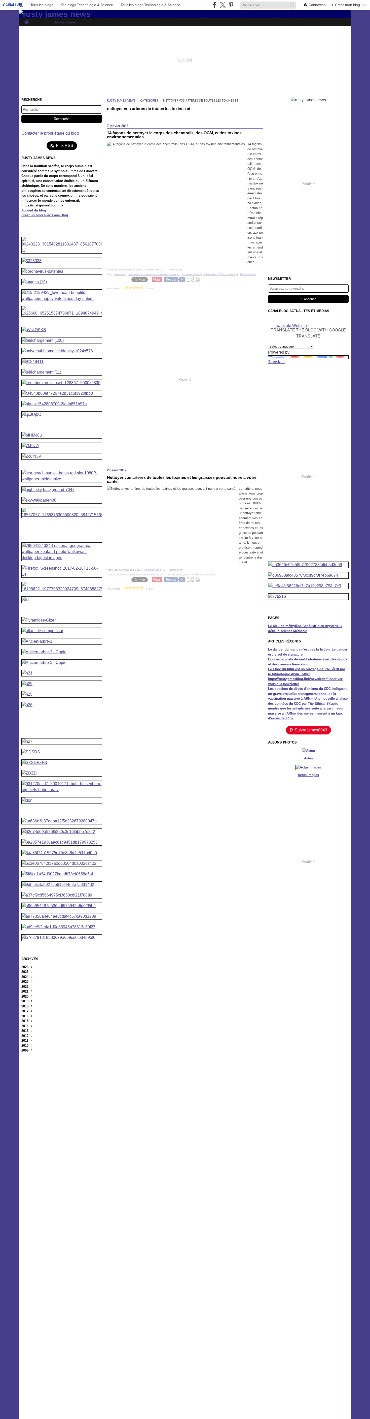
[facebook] (214, 5)
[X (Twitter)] (222, 5)
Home (26, 20)
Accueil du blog (33, 210)
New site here (65, 22)
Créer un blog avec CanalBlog (44, 215)
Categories (149, 100)
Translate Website (291, 325)
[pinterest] (231, 5)
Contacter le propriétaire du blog (50, 133)
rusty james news (121, 100)
